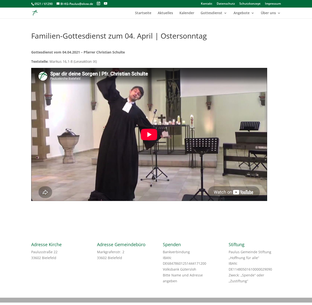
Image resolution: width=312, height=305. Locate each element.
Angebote (242, 13)
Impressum (273, 4)
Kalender (186, 13)
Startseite (143, 13)
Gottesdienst (211, 13)
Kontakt (206, 4)
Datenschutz (226, 4)
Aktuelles (165, 13)
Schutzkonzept (250, 4)
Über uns (268, 13)
